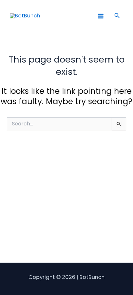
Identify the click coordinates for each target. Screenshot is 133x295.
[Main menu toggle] (100, 16)
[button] (117, 16)
